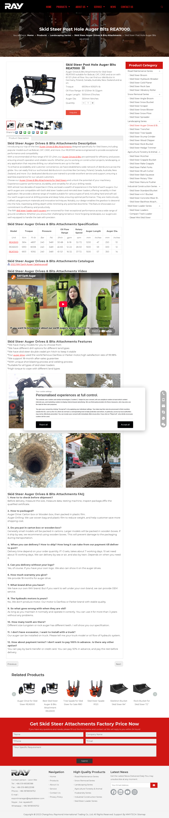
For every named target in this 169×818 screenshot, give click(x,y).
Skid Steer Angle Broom (142, 98)
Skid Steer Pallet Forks (141, 167)
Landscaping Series (137, 121)
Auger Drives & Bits (71, 157)
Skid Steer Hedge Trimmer (143, 148)
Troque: (70, 86)
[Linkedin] (120, 792)
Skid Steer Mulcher (139, 156)
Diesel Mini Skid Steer (140, 217)
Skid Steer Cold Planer (141, 83)
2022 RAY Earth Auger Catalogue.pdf (29, 264)
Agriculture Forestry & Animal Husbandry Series (145, 152)
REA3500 (13, 242)
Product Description (19, 138)
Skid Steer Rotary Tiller (141, 178)
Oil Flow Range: (73, 90)
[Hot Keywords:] (162, 7)
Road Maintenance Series (140, 71)
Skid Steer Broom (138, 75)
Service (53, 789)
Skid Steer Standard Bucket (143, 190)
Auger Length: (73, 94)
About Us (54, 784)
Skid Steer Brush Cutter (142, 171)
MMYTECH (131, 814)
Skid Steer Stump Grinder (142, 136)
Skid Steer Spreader (140, 117)
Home (53, 776)
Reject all (43, 425)
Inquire (73, 112)
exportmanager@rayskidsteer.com (28, 798)
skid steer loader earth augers (31, 210)
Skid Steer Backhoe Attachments (146, 202)
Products (54, 780)
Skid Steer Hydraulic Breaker (144, 79)
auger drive (19, 355)
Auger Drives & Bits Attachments (55, 146)
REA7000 (13, 252)
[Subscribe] (153, 785)
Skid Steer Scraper (139, 106)
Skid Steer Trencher (140, 129)
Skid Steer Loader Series (140, 206)
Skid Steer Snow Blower (142, 109)
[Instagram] (135, 792)
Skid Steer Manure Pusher (143, 182)
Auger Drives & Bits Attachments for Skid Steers (43, 180)
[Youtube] (128, 792)
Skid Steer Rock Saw (140, 86)
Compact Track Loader (141, 214)
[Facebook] (113, 792)
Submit (84, 761)
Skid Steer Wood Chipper (142, 140)
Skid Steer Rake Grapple (142, 163)
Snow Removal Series (138, 94)
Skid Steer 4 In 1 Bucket (141, 194)
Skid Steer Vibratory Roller (143, 90)
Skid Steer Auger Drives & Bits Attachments (146, 125)
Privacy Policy (56, 797)
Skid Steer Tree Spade (141, 133)
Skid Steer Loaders (139, 210)
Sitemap (141, 814)
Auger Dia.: (71, 98)
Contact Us (55, 793)
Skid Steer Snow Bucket (142, 102)
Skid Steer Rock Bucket (141, 144)
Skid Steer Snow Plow (140, 113)
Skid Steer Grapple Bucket (143, 160)
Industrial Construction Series (142, 186)
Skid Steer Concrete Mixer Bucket (146, 198)
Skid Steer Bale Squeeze (142, 175)
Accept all (125, 425)
